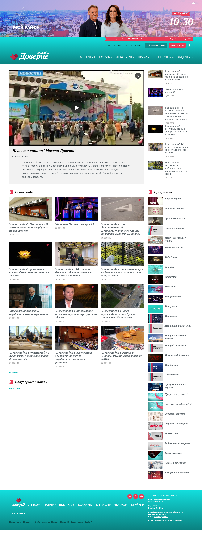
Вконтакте (129, 496)
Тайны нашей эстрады (177, 443)
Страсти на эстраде (176, 423)
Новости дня (172, 374)
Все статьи (14, 389)
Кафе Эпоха (171, 257)
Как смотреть (145, 57)
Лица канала (185, 57)
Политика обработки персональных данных (165, 521)
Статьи (130, 57)
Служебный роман (175, 413)
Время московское (175, 218)
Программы (105, 57)
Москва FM (163, 39)
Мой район (171, 316)
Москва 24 (126, 39)
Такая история (173, 453)
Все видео (14, 373)
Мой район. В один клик (178, 325)
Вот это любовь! (174, 208)
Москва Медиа (113, 39)
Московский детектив (177, 355)
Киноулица (171, 306)
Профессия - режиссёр (177, 394)
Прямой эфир (177, 45)
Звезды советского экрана (175, 239)
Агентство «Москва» (148, 39)
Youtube (141, 496)
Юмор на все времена (177, 472)
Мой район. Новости (176, 345)
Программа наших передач (175, 386)
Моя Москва (171, 364)
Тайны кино (171, 433)
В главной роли (173, 198)
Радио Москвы (175, 39)
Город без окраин (174, 227)
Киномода (170, 286)
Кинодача (170, 267)
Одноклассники (135, 496)
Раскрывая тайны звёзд (178, 404)
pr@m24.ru (158, 508)
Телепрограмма (166, 57)
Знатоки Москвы (174, 247)
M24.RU (135, 39)
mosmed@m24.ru (161, 516)
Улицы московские (175, 462)
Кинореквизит (173, 296)
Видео (119, 57)
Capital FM (187, 39)
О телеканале (88, 57)
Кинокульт (171, 276)
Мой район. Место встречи (175, 337)
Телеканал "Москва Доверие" (29, 55)
